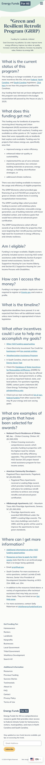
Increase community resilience (14, 48)
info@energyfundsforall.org (30, 606)
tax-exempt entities (28, 351)
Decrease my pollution (15, 43)
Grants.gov (26, 292)
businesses (11, 351)
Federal (34, 79)
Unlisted (31, 39)
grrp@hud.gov (18, 567)
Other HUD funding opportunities (20, 344)
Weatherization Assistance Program (22, 355)
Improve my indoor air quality (29, 45)
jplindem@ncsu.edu (14, 390)
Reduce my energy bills (24, 50)
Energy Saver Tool (14, 363)
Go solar (27, 43)
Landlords (23, 39)
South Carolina (20, 82)
